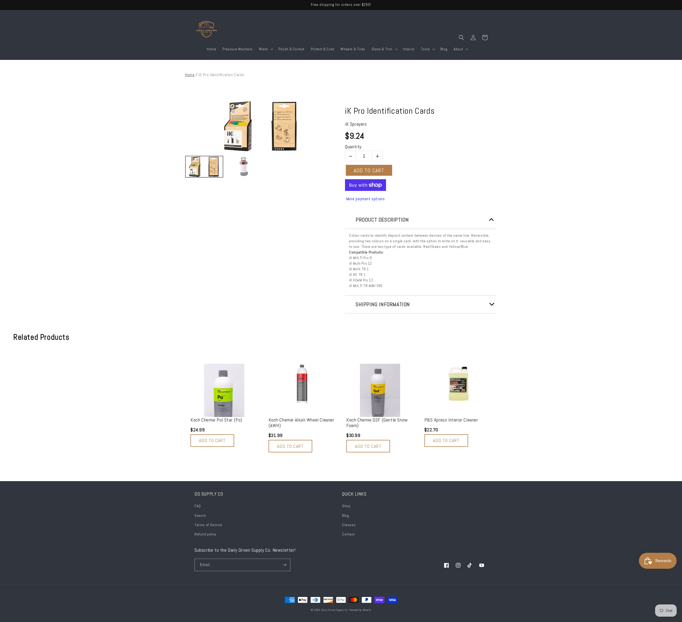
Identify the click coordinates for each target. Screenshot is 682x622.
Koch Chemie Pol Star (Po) (216, 420)
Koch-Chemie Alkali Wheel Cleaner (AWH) (301, 422)
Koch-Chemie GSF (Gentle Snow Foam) (377, 422)
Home (189, 74)
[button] (265, 49)
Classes (348, 524)
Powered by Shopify (360, 610)
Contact (348, 534)
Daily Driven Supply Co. (334, 610)
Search (200, 515)
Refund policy (205, 534)
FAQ (197, 506)
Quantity (353, 147)
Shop (346, 506)
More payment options (365, 199)
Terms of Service (208, 524)
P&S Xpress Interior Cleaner (451, 420)
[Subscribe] (284, 565)
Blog (345, 515)
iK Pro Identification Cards (390, 111)
